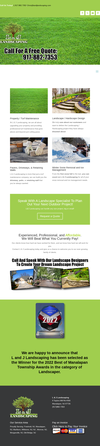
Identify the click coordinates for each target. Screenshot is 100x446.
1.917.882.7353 (19, 5)
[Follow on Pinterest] (98, 13)
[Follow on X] (87, 13)
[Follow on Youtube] (93, 13)
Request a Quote (50, 216)
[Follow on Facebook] (82, 13)
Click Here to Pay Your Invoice (69, 426)
